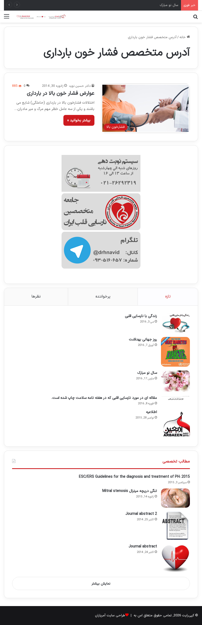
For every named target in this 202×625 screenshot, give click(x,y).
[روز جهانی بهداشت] (175, 352)
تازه (168, 297)
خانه (183, 37)
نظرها (36, 297)
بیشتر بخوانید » (78, 120)
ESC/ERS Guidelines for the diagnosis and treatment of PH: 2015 (134, 477)
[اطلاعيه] (175, 424)
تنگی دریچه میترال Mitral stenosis (129, 491)
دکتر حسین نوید (79, 86)
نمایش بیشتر (101, 583)
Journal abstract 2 (141, 514)
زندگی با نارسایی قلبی (141, 316)
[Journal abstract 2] (175, 525)
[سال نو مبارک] (175, 380)
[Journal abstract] (175, 558)
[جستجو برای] (195, 18)
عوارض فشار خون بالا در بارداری (60, 93)
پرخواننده (102, 297)
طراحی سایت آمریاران (110, 615)
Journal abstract (143, 546)
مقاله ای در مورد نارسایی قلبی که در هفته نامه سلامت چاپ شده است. (104, 398)
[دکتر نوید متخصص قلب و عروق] (41, 16)
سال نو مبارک (169, 5)
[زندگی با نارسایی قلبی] (175, 323)
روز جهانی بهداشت (143, 339)
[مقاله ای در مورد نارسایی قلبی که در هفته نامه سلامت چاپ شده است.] (175, 397)
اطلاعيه (151, 412)
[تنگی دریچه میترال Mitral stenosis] (175, 498)
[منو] (6, 18)
